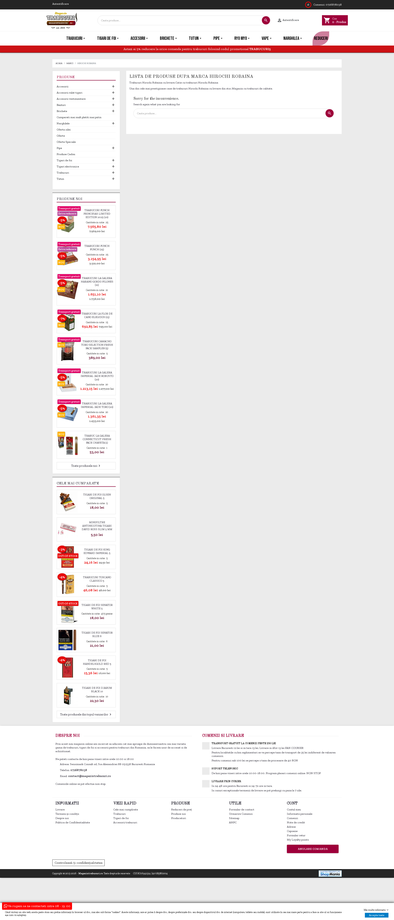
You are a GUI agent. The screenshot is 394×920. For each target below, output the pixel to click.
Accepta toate (376, 915)
